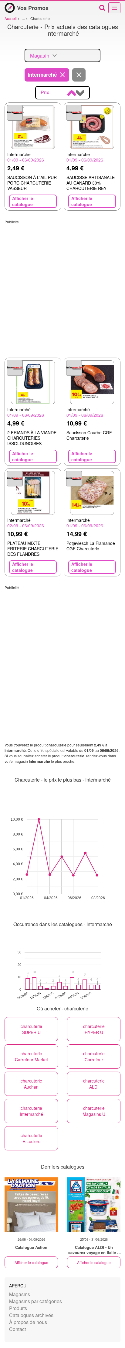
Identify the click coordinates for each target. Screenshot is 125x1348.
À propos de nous (28, 1322)
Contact (17, 1329)
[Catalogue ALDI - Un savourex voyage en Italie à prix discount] (93, 1204)
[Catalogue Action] (31, 1204)
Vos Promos (33, 8)
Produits (18, 1308)
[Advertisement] (62, 286)
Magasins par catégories (35, 1301)
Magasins (19, 1294)
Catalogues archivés (31, 1315)
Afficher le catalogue (31, 1262)
